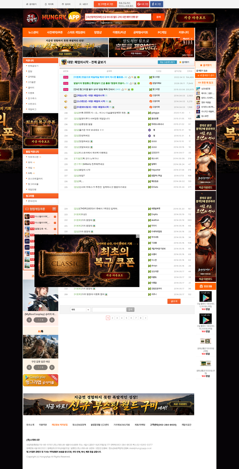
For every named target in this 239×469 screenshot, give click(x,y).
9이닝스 (118, 23)
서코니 (154, 294)
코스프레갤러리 (35, 178)
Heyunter (155, 170)
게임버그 (32, 109)
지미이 (154, 226)
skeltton (155, 220)
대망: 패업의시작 (78, 62)
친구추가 (32, 98)
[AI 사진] (40, 346)
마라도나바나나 (157, 124)
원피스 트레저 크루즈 (208, 98)
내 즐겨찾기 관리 (205, 75)
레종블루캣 (155, 208)
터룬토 (154, 277)
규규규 (154, 141)
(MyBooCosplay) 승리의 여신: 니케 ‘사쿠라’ (47, 314)
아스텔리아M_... (42, 216)
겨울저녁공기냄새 (158, 248)
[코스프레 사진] (40, 295)
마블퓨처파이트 (106, 23)
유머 (31, 162)
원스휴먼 (204, 116)
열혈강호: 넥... (41, 228)
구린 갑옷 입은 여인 (40, 361)
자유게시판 (34, 157)
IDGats (154, 187)
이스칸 (154, 260)
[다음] (145, 318)
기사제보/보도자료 (122, 424)
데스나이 (154, 158)
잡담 (30, 71)
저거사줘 (154, 237)
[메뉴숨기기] (187, 38)
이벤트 (31, 93)
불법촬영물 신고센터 (100, 424)
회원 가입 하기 (124, 3)
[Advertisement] (127, 198)
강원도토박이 (156, 288)
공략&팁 (32, 76)
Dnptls (154, 214)
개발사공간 (186, 424)
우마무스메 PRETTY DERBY (208, 107)
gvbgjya (155, 113)
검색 (158, 17)
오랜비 (154, 254)
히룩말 (154, 283)
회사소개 (30, 424)
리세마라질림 (156, 231)
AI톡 (31, 173)
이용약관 (43, 424)
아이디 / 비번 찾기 (126, 6)
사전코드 (32, 104)
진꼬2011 (155, 152)
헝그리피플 (33, 184)
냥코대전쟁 (205, 89)
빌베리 (154, 164)
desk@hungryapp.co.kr (140, 448)
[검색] (130, 309)
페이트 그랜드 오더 (208, 93)
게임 (31, 168)
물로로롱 (154, 118)
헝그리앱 (156, 77)
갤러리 (31, 87)
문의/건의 (32, 201)
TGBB (154, 243)
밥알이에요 (156, 83)
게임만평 (32, 189)
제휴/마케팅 (140, 424)
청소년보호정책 (79, 424)
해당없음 (154, 181)
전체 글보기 (98, 62)
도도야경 (154, 271)
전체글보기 (33, 66)
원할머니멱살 (156, 175)
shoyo (154, 265)
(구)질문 (32, 82)
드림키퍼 (156, 95)
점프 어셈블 (206, 102)
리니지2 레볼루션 (208, 111)
